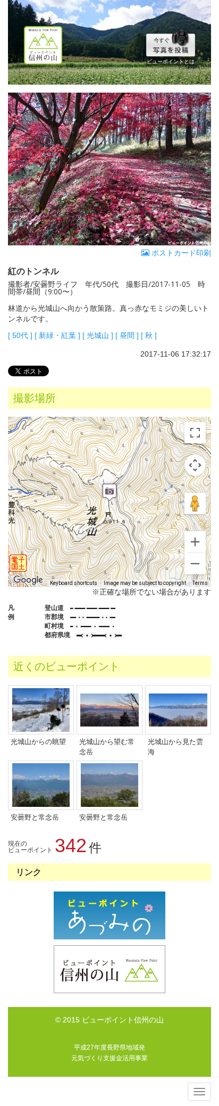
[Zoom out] (195, 563)
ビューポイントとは (171, 61)
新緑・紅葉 (57, 335)
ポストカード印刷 (180, 253)
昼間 (127, 335)
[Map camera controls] (195, 465)
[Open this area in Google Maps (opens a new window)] (28, 580)
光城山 (98, 335)
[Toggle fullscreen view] (195, 432)
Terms (200, 583)
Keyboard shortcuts (73, 583)
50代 (20, 335)
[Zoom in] (195, 541)
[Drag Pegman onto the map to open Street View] (195, 503)
